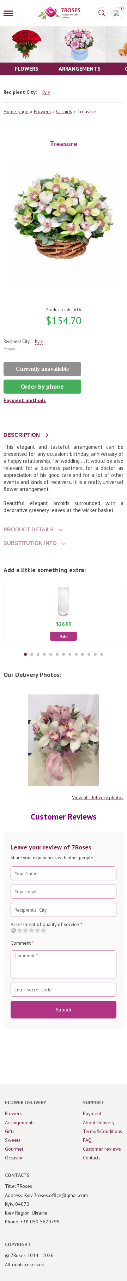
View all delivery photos (97, 797)
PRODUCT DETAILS (29, 529)
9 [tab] (76, 654)
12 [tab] (95, 654)
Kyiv (46, 92)
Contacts (92, 1157)
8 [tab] (69, 654)
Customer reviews (102, 1149)
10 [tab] (82, 654)
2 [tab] (31, 654)
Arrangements (20, 1122)
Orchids (64, 111)
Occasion (14, 1157)
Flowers (42, 111)
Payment (92, 1113)
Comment (22, 943)
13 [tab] (101, 654)
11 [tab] (88, 654)
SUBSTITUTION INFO (30, 543)
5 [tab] (50, 654)
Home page (16, 111)
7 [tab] (63, 654)
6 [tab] (57, 654)
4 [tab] (44, 654)
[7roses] (59, 13)
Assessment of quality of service (46, 924)
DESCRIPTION (22, 435)
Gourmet (14, 1149)
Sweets (12, 1140)
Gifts (9, 1131)
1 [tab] (25, 654)
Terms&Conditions (102, 1131)
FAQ (87, 1140)
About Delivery (99, 1122)
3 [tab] (38, 654)
